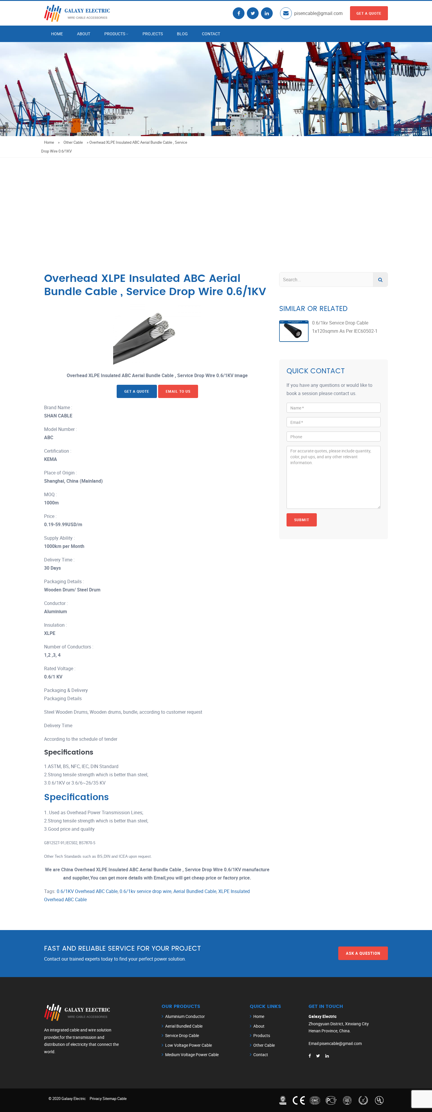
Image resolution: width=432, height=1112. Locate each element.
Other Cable (73, 142)
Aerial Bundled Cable (194, 891)
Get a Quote (368, 13)
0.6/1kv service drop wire (145, 891)
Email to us (178, 391)
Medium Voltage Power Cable (192, 1054)
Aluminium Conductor (185, 1016)
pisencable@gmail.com (318, 13)
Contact (211, 33)
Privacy (96, 1098)
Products (114, 33)
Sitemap (109, 1098)
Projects (153, 33)
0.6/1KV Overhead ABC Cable (87, 891)
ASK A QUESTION (363, 953)
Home (57, 33)
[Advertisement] (216, 201)
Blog (182, 33)
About (83, 33)
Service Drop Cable (182, 1035)
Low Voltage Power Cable (188, 1045)
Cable (122, 1098)
